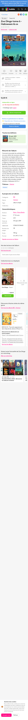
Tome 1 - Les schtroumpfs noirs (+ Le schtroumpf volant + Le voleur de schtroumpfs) (13, 335)
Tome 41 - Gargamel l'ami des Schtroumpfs (13, 339)
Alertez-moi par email (15, 112)
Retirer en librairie (14, 126)
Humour (15, 200)
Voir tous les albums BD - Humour (10, 308)
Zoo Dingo (5, 14)
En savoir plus (20, 5)
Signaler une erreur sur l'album (10, 239)
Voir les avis (4, 29)
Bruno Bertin (21, 212)
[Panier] (22, 9)
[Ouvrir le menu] (2, 9)
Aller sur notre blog (6, 356)
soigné (14, 108)
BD (14, 197)
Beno (14, 212)
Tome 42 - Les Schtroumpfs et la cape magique (13, 340)
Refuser (15, 715)
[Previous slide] (4, 50)
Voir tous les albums (7, 263)
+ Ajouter (11, 184)
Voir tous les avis (6, 250)
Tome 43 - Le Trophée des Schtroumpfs (12, 342)
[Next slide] (24, 50)
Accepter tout (6, 715)
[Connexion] (25, 9)
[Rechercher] (18, 9)
